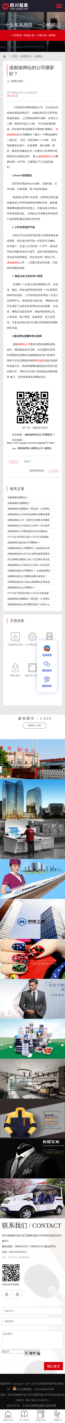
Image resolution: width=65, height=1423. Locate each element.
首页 (14, 56)
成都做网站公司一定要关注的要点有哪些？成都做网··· (30, 520)
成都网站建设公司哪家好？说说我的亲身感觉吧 (30, 548)
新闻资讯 (26, 56)
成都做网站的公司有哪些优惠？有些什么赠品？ (30, 604)
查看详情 (32, 763)
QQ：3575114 (9, 1257)
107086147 (24, 1257)
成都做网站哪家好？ (18, 497)
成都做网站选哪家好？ (19, 503)
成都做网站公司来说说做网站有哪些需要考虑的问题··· (30, 514)
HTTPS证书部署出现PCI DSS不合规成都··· (29, 537)
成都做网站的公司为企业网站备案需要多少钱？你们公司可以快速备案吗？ (36, 471)
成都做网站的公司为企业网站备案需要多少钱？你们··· (30, 553)
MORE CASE (34, 725)
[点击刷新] (32, 1353)
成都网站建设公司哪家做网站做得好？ (27, 576)
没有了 (27, 461)
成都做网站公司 (47, 156)
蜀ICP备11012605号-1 (38, 1400)
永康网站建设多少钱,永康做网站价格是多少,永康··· (30, 582)
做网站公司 (24, 344)
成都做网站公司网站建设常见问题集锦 (27, 531)
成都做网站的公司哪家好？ (40, 434)
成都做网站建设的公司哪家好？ (23, 542)
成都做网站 (13, 262)
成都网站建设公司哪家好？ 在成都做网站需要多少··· (30, 570)
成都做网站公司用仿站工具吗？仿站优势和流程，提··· (30, 525)
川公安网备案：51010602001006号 (35, 1389)
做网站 (39, 56)
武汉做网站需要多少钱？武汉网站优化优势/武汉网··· (30, 559)
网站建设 (40, 360)
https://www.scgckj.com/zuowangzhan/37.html (30, 442)
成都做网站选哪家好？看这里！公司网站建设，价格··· (30, 508)
